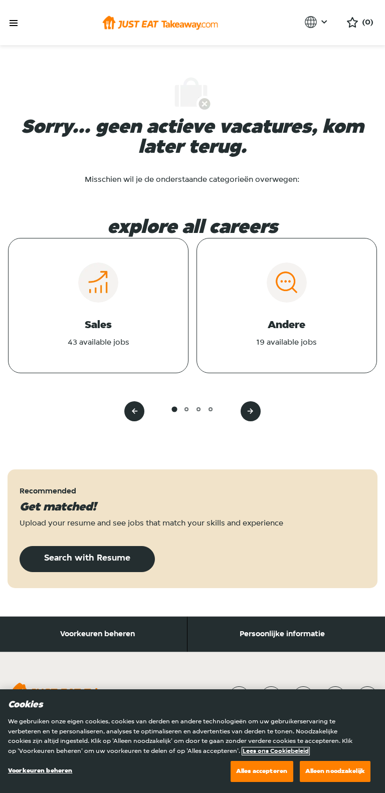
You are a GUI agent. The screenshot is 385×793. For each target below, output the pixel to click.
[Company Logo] (160, 23)
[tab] (174, 409)
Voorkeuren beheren (97, 634)
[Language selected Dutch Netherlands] (317, 22)
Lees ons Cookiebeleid (276, 751)
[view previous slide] (134, 411)
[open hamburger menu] (14, 23)
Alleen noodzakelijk (335, 771)
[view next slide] (251, 411)
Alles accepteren (261, 771)
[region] (192, 741)
